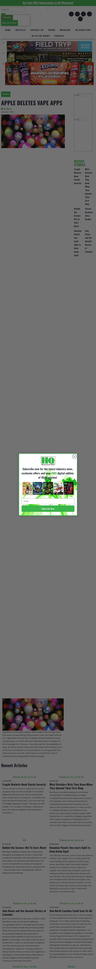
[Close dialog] (74, 456)
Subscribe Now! (48, 508)
